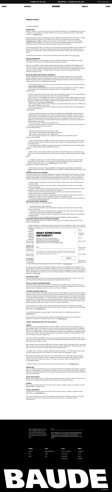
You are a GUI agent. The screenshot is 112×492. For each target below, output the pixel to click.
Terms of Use (48, 253)
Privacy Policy (42, 253)
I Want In (68, 258)
